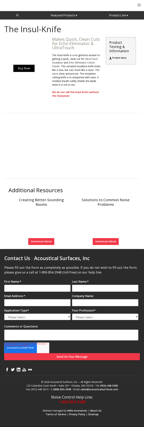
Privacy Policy (77, 414)
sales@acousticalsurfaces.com (99, 389)
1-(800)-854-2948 (61, 389)
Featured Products (64, 15)
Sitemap (93, 414)
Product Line (118, 15)
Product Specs (119, 57)
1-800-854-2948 (72, 402)
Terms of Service (56, 414)
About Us (95, 410)
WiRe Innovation (77, 410)
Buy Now (24, 68)
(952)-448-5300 (109, 385)
